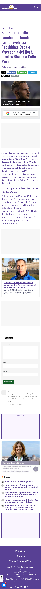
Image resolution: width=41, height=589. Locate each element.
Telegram (33, 72)
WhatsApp (23, 72)
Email (16, 76)
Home (4, 28)
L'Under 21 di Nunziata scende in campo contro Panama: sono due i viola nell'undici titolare (20, 285)
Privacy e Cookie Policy (20, 561)
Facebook (12, 72)
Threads (6, 76)
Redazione (6, 67)
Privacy (1, 579)
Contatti (20, 556)
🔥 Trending (5, 477)
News (10, 28)
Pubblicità (20, 551)
